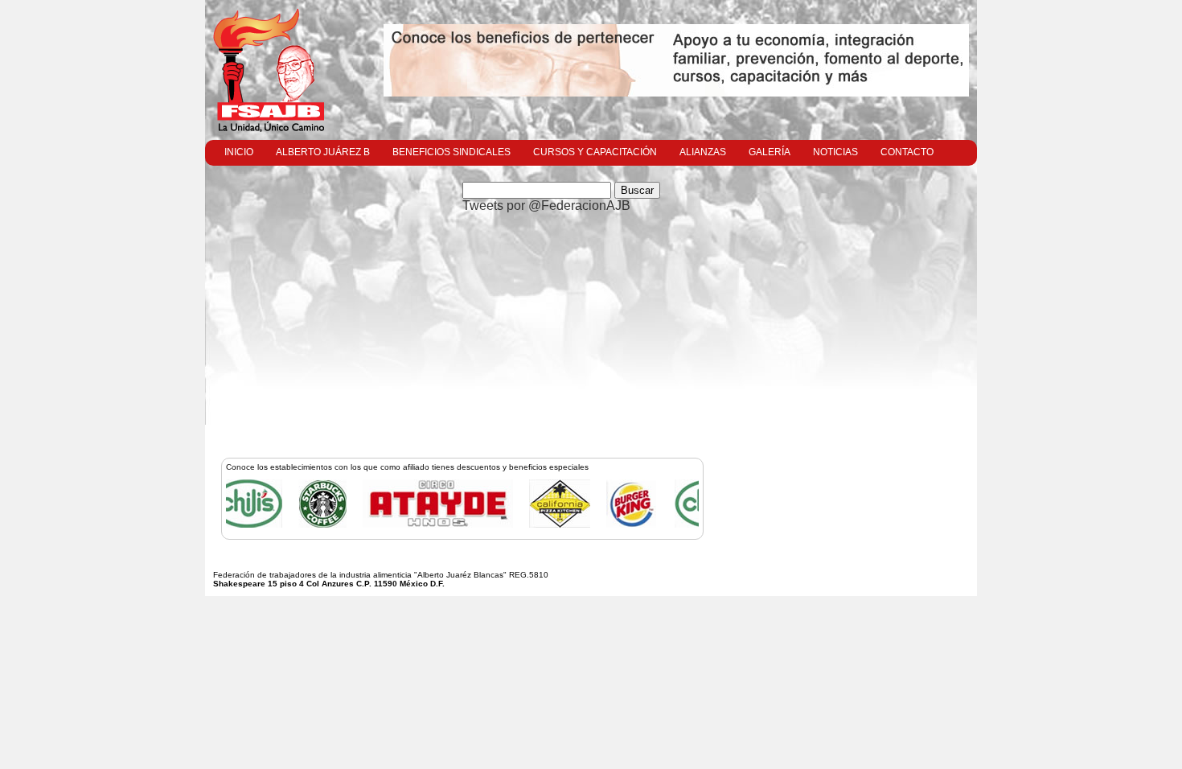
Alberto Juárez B (323, 152)
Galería (769, 152)
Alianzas (702, 152)
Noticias (835, 152)
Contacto (907, 152)
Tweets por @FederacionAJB (546, 205)
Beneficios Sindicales (451, 152)
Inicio (238, 152)
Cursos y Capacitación (595, 152)
